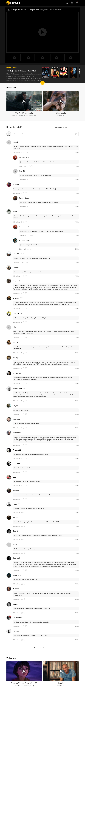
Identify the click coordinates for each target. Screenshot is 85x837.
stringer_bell (17, 373)
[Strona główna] (9, 10)
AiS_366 (15, 517)
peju (14, 327)
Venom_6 (16, 490)
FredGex (16, 631)
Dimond (15, 604)
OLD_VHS (16, 463)
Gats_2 (15, 531)
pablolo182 (17, 575)
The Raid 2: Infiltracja (24, 113)
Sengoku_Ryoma (18, 281)
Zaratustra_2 (17, 313)
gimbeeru (16, 267)
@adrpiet (23, 162)
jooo (14, 477)
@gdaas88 (23, 202)
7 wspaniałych (34, 10)
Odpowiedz (16, 152)
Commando (61, 113)
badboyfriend (24, 157)
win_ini (15, 406)
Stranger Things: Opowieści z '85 (24, 683)
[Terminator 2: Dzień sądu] (46, 72)
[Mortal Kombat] (73, 72)
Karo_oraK (16, 558)
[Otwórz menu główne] (77, 3)
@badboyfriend (25, 175)
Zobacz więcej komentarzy (42, 648)
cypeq (15, 504)
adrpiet (15, 142)
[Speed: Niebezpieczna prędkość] (55, 72)
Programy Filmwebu (20, 10)
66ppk (15, 544)
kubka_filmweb (24, 240)
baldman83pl (17, 388)
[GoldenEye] (64, 72)
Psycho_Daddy (24, 198)
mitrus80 (16, 254)
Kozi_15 (22, 171)
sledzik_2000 (17, 358)
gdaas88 (16, 184)
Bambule (16, 589)
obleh (15, 211)
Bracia (61, 683)
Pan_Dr (15, 342)
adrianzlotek (17, 618)
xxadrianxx (17, 433)
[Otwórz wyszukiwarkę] (67, 3)
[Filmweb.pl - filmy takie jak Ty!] (13, 3)
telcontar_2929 (18, 298)
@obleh (22, 231)
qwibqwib (16, 419)
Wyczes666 (17, 450)
